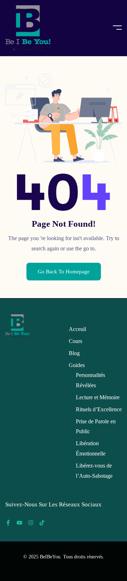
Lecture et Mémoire (98, 397)
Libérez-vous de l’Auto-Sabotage (94, 471)
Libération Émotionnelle (90, 448)
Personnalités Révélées (90, 380)
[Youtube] (19, 522)
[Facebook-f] (8, 522)
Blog (74, 353)
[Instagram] (31, 522)
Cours (75, 341)
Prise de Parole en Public (96, 426)
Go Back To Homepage (64, 271)
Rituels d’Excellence (99, 409)
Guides (77, 365)
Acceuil (77, 329)
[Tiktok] (42, 522)
